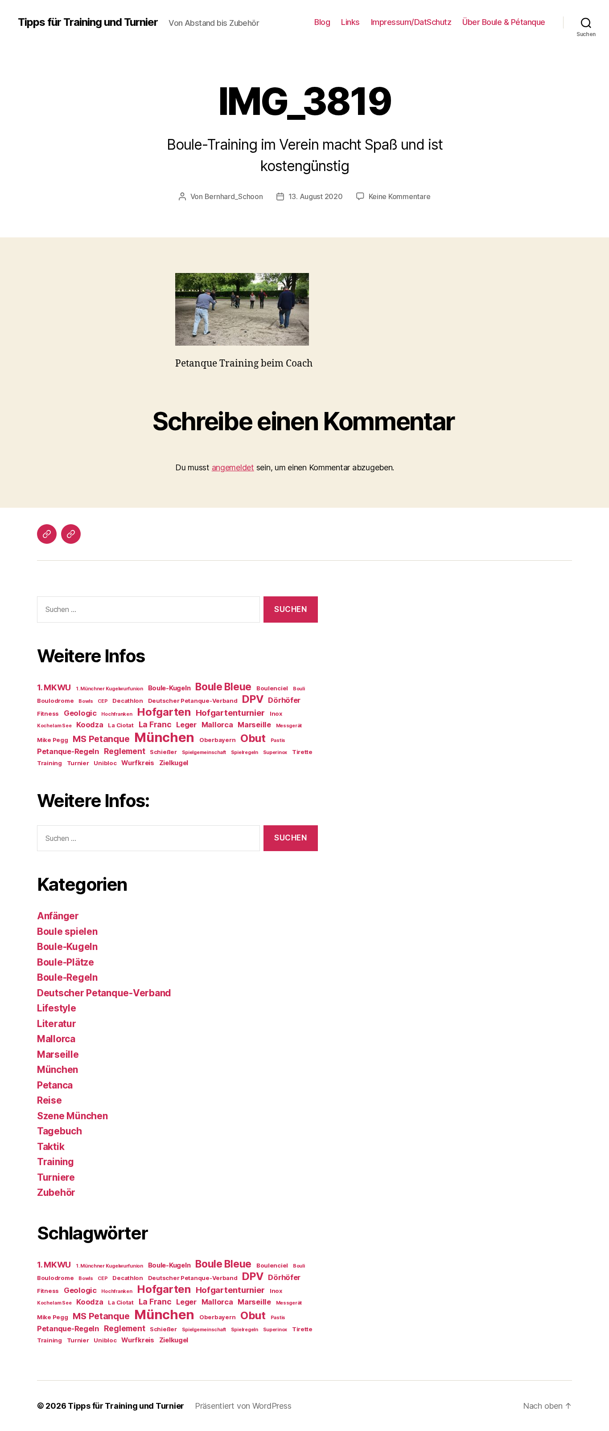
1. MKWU (54, 687)
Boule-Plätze (65, 962)
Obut (253, 738)
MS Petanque (101, 739)
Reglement (124, 751)
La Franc (155, 724)
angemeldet (233, 467)
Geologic (80, 713)
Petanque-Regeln (68, 751)
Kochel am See (54, 726)
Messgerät (289, 726)
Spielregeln (244, 752)
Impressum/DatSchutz (411, 22)
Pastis (278, 740)
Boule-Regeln (67, 977)
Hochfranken (116, 714)
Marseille (254, 724)
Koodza (89, 724)
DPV (252, 699)
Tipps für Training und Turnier (88, 22)
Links (350, 22)
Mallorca (217, 724)
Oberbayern (217, 739)
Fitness (48, 713)
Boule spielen (67, 931)
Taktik (50, 1146)
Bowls (85, 701)
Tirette (302, 751)
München (164, 737)
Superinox (275, 752)
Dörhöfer (284, 700)
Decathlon (127, 700)
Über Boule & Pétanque (503, 22)
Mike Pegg (52, 739)
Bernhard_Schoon (234, 196)
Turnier (78, 762)
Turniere (56, 1177)
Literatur (56, 1023)
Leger (186, 724)
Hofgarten (164, 711)
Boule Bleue (223, 687)
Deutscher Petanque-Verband (193, 700)
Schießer (163, 751)
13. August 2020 (315, 196)
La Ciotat (121, 725)
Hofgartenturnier (230, 713)
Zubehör (56, 1192)
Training (49, 762)
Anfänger (58, 915)
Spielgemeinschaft (204, 752)
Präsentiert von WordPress (243, 1406)
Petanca (55, 1085)
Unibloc (105, 762)
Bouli (299, 689)
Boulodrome (55, 700)
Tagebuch (59, 1131)
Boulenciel (272, 688)
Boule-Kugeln (169, 688)
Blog (322, 22)
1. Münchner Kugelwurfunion (109, 689)
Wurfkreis (137, 763)
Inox (276, 713)
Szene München (72, 1115)
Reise (49, 1100)
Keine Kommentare (400, 196)
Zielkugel (174, 763)
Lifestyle (56, 1008)
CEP (102, 701)
